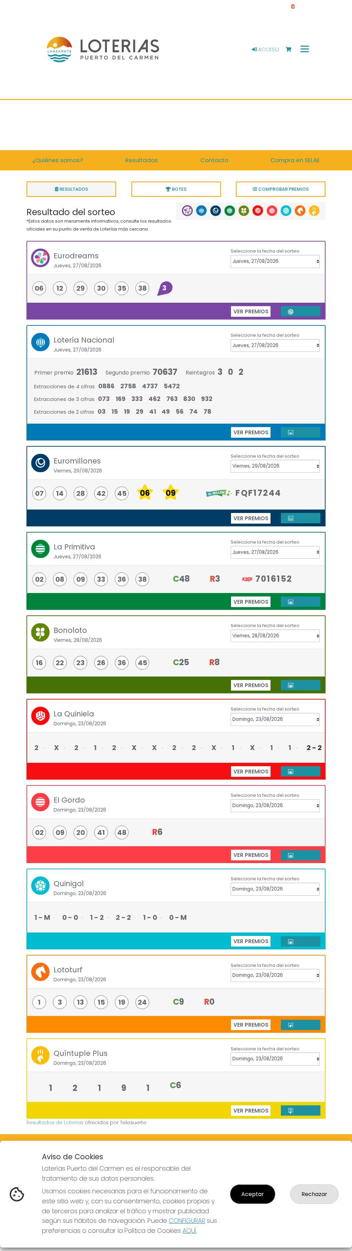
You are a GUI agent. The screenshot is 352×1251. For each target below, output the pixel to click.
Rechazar (314, 1194)
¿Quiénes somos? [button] (57, 160)
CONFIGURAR (187, 1220)
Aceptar (252, 1194)
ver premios (250, 311)
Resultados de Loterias (55, 1122)
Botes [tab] (178, 189)
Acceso (268, 49)
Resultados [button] (141, 160)
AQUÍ (189, 1230)
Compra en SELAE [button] (295, 160)
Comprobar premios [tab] (283, 189)
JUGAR (303, 311)
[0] (292, 50)
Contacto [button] (214, 160)
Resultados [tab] (73, 189)
